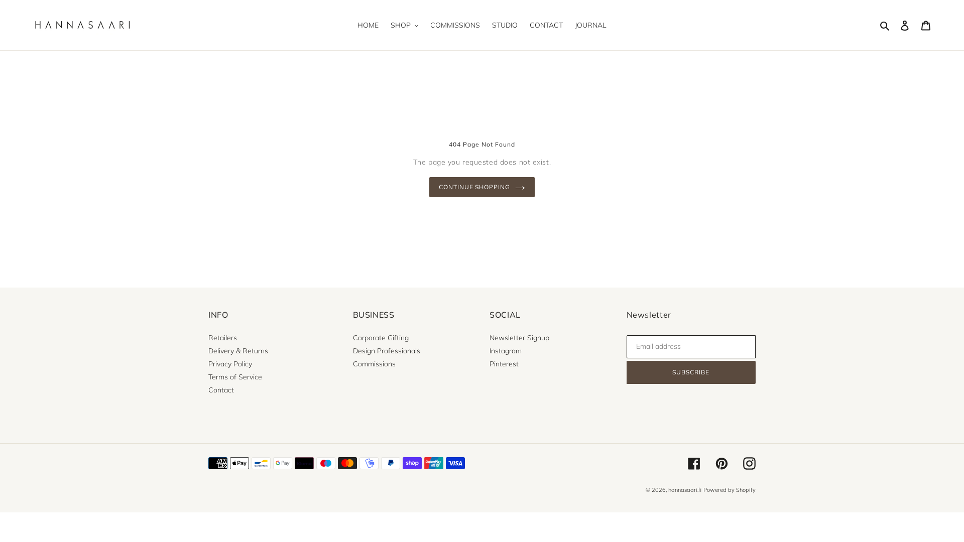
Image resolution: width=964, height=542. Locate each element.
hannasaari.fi (684, 489)
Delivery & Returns (238, 350)
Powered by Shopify (729, 489)
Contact (221, 389)
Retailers (222, 337)
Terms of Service (235, 376)
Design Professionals (386, 350)
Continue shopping (474, 187)
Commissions (374, 363)
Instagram (506, 350)
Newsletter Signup (519, 337)
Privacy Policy (230, 363)
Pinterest (504, 363)
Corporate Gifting (381, 337)
